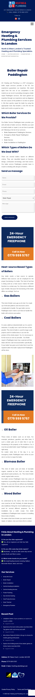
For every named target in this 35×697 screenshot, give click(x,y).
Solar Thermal (7, 602)
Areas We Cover (8, 576)
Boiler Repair (25, 54)
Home (3, 54)
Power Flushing (7, 592)
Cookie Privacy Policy (8, 689)
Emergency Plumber (9, 605)
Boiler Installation (8, 583)
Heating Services (13, 54)
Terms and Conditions (24, 689)
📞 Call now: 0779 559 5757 (17, 12)
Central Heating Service (10, 589)
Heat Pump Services (9, 599)
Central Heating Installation (11, 586)
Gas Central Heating (9, 596)
